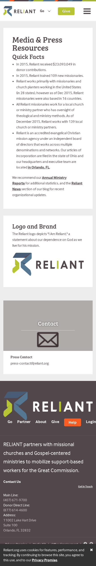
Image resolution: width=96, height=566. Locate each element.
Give (66, 10)
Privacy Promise (44, 560)
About (40, 421)
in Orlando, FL (39, 167)
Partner (24, 421)
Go (42, 11)
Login (91, 421)
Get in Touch (85, 486)
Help (73, 422)
